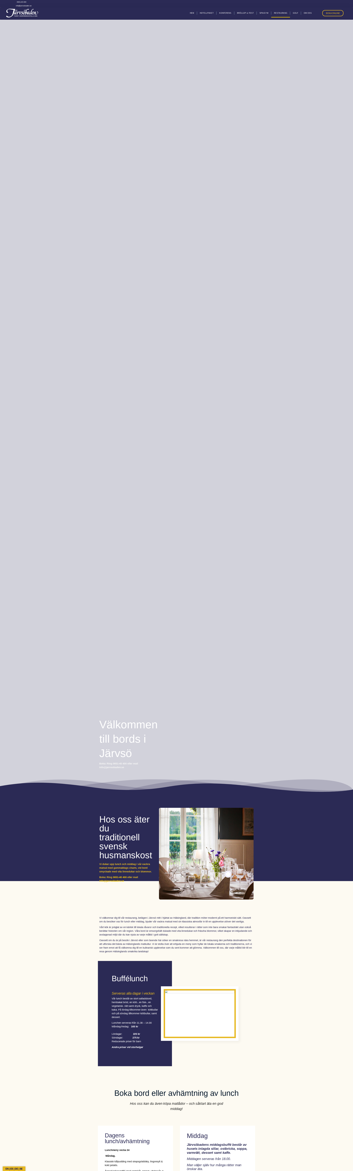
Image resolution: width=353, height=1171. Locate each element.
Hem (192, 13)
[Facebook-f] (341, 3)
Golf (295, 13)
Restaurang (280, 13)
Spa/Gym (264, 13)
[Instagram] (347, 3)
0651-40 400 (120, 877)
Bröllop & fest (245, 13)
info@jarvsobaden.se (111, 881)
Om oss (308, 13)
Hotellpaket (207, 13)
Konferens (225, 13)
